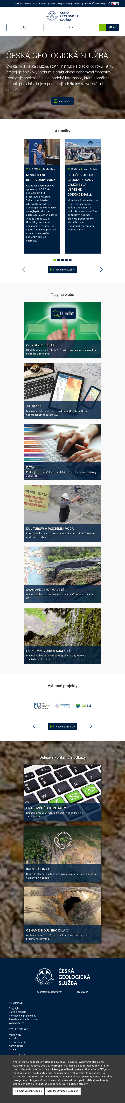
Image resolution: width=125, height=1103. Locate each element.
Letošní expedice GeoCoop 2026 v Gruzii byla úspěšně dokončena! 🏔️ (82, 184)
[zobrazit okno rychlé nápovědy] (71, 27)
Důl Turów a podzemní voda (50, 529)
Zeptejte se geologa (65, 3)
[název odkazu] (62, 391)
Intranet (13, 1049)
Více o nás (65, 101)
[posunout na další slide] (101, 270)
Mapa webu (15, 1034)
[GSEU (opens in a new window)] (62, 706)
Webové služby (31, 3)
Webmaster (15, 1023)
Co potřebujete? (40, 345)
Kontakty (79, 3)
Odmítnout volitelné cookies (62, 1090)
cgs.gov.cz (82, 991)
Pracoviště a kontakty (46, 808)
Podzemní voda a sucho (46, 651)
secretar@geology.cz (48, 991)
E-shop (88, 3)
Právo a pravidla (17, 1011)
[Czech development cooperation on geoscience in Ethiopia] (42, 705)
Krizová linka (38, 869)
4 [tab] (66, 260)
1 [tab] (55, 260)
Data (30, 467)
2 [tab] (59, 260)
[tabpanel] (42, 196)
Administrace (16, 1045)
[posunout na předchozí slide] (34, 726)
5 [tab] (70, 260)
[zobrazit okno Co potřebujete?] (62, 330)
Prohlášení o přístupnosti (22, 1015)
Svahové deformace (43, 590)
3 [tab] (62, 260)
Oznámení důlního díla (45, 930)
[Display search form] (25, 27)
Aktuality (14, 1038)
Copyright (14, 1008)
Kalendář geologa (47, 3)
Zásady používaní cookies (23, 1019)
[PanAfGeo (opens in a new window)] (83, 706)
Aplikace (19, 3)
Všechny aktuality (65, 269)
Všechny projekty (65, 726)
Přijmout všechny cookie (28, 1090)
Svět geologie (101, 3)
